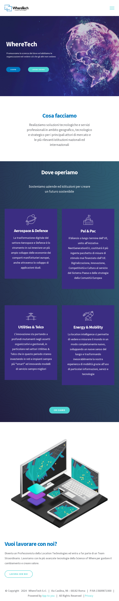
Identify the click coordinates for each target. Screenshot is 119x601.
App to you (48, 595)
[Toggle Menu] (112, 8)
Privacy (89, 595)
